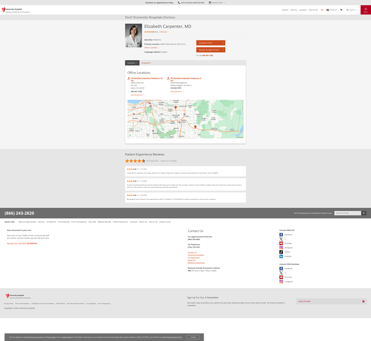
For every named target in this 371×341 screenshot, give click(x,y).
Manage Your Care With (22, 243)
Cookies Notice (67, 337)
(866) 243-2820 (19, 213)
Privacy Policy (51, 337)
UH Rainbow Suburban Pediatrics (147, 79)
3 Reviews (163, 32)
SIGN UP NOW (304, 301)
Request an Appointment (209, 50)
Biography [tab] (146, 63)
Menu (366, 12)
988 (189, 270)
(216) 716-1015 (194, 247)
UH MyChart (333, 10)
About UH (192, 260)
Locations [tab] (131, 63)
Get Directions (137, 95)
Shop (341, 10)
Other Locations (150, 47)
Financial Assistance (196, 255)
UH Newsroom (194, 257)
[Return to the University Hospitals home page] (16, 10)
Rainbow (322, 10)
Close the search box (359, 10)
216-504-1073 (175, 88)
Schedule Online (217, 3)
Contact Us (192, 252)
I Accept (193, 337)
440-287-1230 (207, 55)
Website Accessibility (196, 263)
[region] (185, 119)
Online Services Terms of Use (33, 337)
